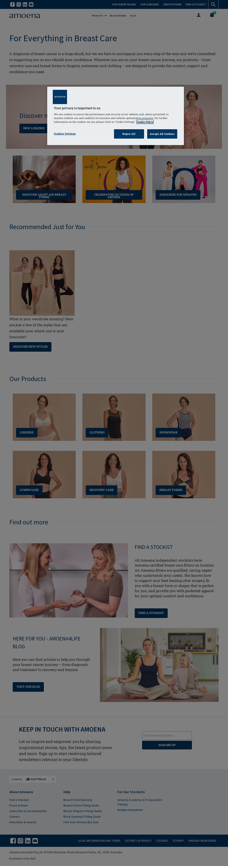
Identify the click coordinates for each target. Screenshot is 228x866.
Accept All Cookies (162, 133)
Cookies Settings (65, 133)
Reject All (128, 133)
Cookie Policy (145, 121)
